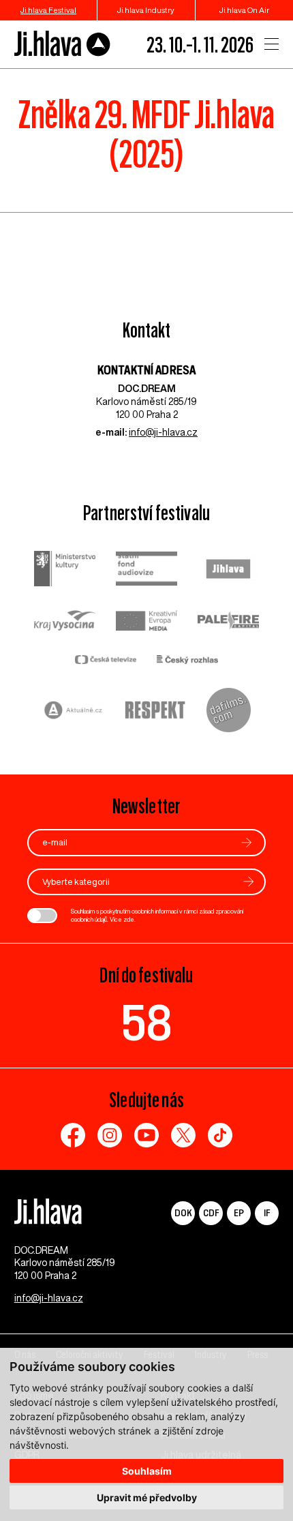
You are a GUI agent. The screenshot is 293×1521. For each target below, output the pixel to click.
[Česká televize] (105, 660)
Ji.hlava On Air (244, 10)
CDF (211, 1212)
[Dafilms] (228, 712)
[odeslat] (246, 842)
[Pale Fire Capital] (228, 622)
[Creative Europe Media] (146, 622)
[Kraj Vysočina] (64, 621)
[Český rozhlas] (187, 660)
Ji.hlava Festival (48, 10)
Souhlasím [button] (147, 1471)
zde (128, 919)
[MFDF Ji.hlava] (62, 44)
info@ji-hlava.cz (163, 432)
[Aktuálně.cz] (73, 712)
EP (239, 1212)
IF (267, 1212)
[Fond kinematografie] (146, 570)
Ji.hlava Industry (145, 10)
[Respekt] (155, 712)
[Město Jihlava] (228, 571)
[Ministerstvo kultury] (64, 570)
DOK (183, 1212)
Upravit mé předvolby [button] (147, 1497)
